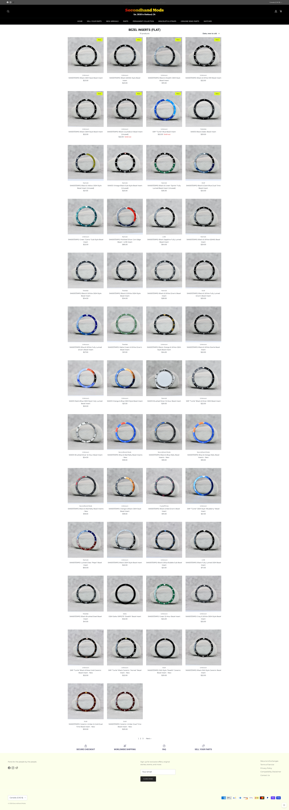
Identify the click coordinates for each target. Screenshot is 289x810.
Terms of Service (267, 764)
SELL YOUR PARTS (94, 21)
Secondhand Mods (19, 803)
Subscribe (148, 779)
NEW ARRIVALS (112, 21)
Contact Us (265, 775)
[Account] (275, 11)
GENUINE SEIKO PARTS (190, 21)
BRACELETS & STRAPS (167, 21)
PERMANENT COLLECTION (143, 21)
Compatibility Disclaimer (270, 772)
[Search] (8, 11)
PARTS (125, 21)
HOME (79, 21)
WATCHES (208, 21)
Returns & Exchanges (269, 761)
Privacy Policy (266, 768)
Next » (148, 738)
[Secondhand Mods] (144, 11)
